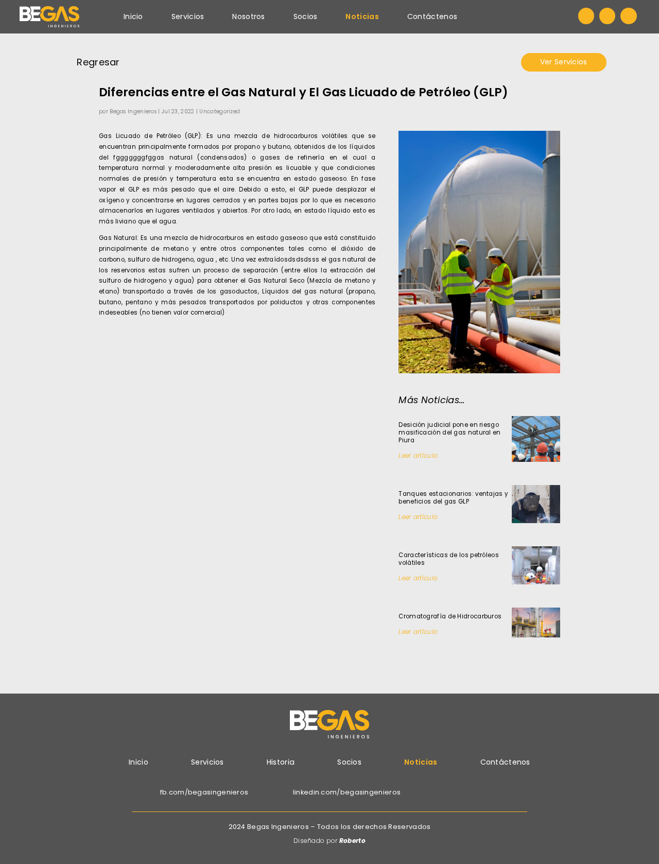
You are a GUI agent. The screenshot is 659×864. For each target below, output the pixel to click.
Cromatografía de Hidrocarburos (449, 616)
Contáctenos (432, 16)
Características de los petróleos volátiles (448, 559)
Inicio (133, 16)
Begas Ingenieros (133, 111)
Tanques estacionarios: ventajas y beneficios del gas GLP (453, 498)
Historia (280, 762)
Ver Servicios (563, 62)
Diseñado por (329, 840)
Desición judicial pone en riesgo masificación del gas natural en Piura (449, 432)
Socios (305, 16)
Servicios (187, 16)
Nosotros (248, 16)
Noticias (361, 16)
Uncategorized (219, 111)
